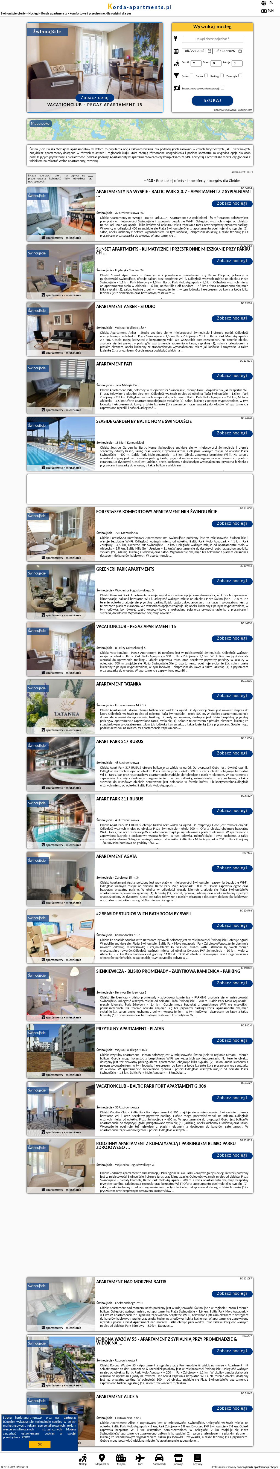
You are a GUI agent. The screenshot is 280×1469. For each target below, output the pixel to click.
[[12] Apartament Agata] (61, 879)
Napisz (274, 1467)
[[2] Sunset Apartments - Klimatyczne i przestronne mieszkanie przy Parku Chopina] (61, 272)
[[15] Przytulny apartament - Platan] (61, 1051)
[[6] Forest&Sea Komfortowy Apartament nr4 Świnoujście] (61, 534)
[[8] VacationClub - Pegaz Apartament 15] (61, 649)
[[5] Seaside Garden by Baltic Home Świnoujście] (61, 444)
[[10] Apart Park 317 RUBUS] (61, 764)
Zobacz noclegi (232, 203)
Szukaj (212, 100)
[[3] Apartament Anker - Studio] (61, 329)
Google (9, 1422)
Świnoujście (37, 196)
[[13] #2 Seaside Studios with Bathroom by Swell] (61, 936)
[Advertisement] (140, 1236)
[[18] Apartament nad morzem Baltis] (61, 1304)
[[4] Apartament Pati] (61, 386)
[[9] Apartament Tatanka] (61, 707)
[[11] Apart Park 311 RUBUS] (61, 821)
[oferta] (43, 237)
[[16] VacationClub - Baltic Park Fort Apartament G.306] (61, 1109)
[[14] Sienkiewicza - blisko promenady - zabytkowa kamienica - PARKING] (61, 994)
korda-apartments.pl (140, 7)
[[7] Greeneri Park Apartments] (61, 592)
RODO (26, 1437)
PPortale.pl (22, 1467)
